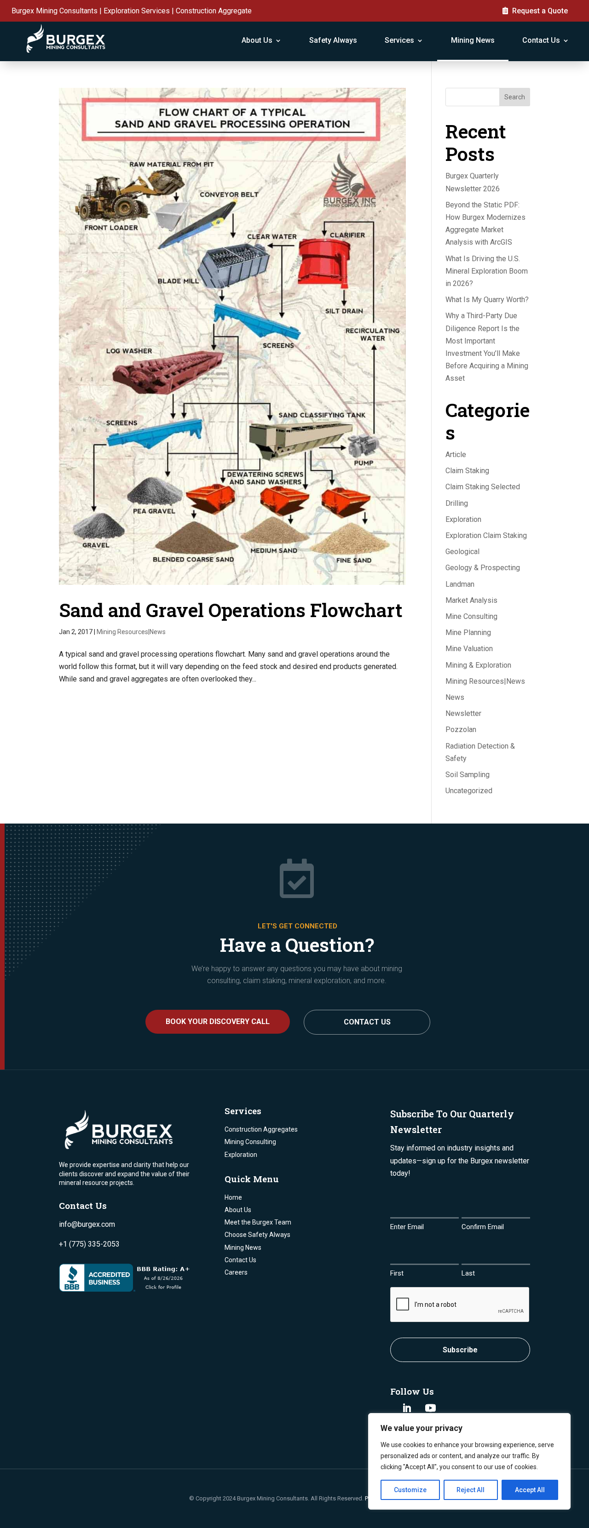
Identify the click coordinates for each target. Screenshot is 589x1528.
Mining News (473, 40)
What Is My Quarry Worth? (487, 299)
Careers (236, 1272)
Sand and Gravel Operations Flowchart (231, 609)
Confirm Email (483, 1227)
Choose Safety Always (257, 1234)
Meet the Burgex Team (258, 1222)
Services (399, 40)
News (454, 697)
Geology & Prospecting (482, 567)
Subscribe (460, 1349)
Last (468, 1273)
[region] (469, 1461)
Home (233, 1197)
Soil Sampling (467, 774)
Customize (410, 1490)
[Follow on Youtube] (430, 1408)
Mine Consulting (471, 616)
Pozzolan (460, 729)
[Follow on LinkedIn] (407, 1408)
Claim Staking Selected (482, 486)
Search (514, 97)
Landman (459, 584)
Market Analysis (471, 600)
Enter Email (407, 1227)
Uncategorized (468, 790)
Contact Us (541, 40)
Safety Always (333, 40)
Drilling (456, 503)
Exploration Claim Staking (486, 535)
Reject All (470, 1490)
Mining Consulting (250, 1141)
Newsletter (463, 713)
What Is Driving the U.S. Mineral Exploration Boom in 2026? (486, 271)
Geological (462, 551)
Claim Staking (467, 470)
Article (455, 454)
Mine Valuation (469, 648)
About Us (257, 40)
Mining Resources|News (131, 631)
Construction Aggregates (261, 1129)
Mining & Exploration (478, 665)
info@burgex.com (87, 1224)
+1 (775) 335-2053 (89, 1244)
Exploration (463, 519)
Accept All (530, 1490)
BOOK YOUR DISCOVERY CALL (218, 1021)
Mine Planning (468, 632)
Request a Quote (540, 10)
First (397, 1273)
